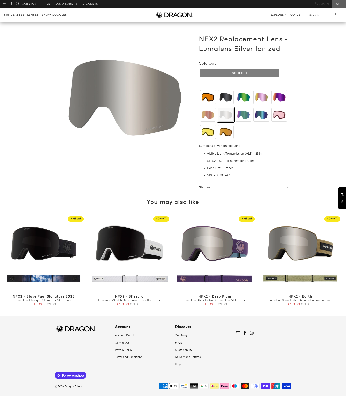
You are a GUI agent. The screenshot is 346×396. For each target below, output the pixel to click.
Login (323, 4)
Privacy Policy (123, 350)
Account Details (125, 335)
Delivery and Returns (188, 357)
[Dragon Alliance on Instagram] (17, 4)
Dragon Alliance (74, 386)
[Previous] (10, 261)
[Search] (337, 15)
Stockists (90, 4)
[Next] (335, 261)
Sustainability (66, 4)
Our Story (30, 4)
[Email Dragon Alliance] (4, 4)
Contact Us (122, 343)
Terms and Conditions (128, 357)
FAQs (47, 4)
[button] (279, 15)
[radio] (208, 97)
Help (178, 364)
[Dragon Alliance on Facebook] (11, 4)
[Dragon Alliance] (174, 15)
